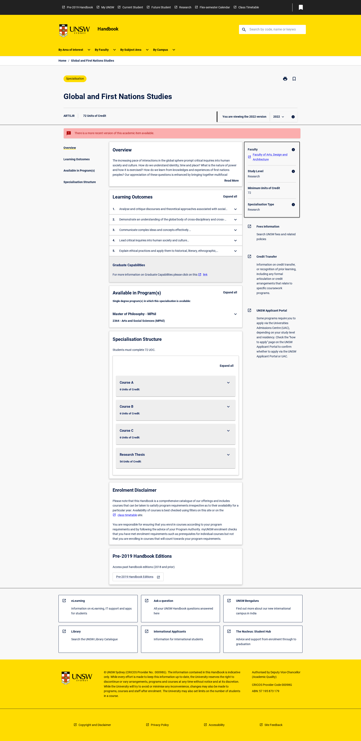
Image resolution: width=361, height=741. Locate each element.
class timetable (127, 515)
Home (62, 60)
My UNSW (107, 7)
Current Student (132, 7)
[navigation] (138, 577)
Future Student (161, 7)
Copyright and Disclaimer (95, 725)
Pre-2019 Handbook (80, 7)
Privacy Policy (160, 725)
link (205, 274)
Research (185, 7)
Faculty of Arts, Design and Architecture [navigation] (270, 157)
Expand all (230, 196)
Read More (231, 181)
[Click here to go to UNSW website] (74, 31)
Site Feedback (273, 725)
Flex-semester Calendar (215, 7)
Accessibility (217, 725)
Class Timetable (248, 7)
